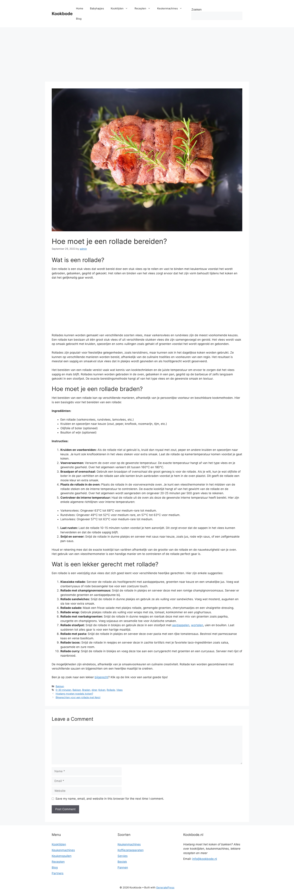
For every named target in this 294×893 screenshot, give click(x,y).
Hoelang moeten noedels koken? (74, 693)
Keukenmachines (167, 8)
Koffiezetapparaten (131, 850)
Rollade (111, 689)
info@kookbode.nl (204, 859)
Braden (86, 689)
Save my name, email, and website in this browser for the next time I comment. (109, 798)
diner (94, 689)
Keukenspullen (61, 856)
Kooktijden (117, 8)
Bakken (60, 686)
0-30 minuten (63, 689)
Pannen (123, 867)
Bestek (122, 861)
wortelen (197, 625)
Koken (101, 689)
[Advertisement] (147, 53)
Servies (123, 856)
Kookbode (62, 13)
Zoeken (196, 9)
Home (79, 8)
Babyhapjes (97, 8)
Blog (78, 18)
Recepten (140, 8)
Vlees (119, 689)
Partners (57, 873)
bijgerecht (101, 677)
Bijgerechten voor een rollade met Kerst (78, 697)
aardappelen (180, 625)
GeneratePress (165, 887)
